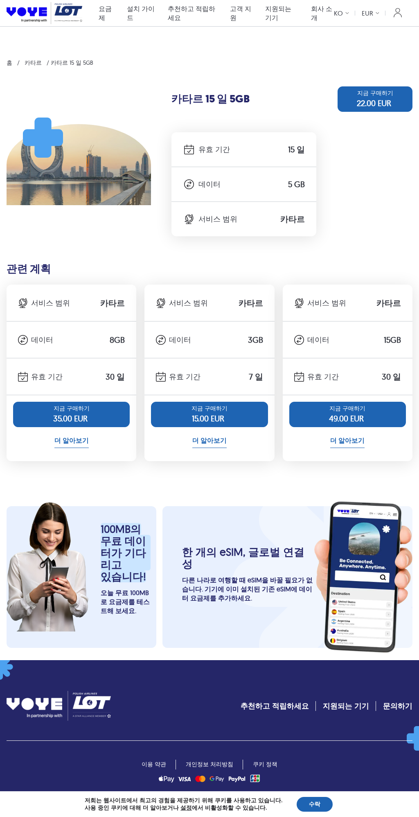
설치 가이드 (141, 13)
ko (338, 13)
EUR (367, 13)
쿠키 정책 (265, 764)
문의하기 (397, 706)
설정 (186, 808)
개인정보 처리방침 (209, 764)
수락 (314, 804)
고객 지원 (240, 13)
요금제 (105, 13)
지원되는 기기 (278, 13)
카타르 (33, 62)
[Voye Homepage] (44, 13)
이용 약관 (154, 764)
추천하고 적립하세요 (191, 13)
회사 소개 (321, 13)
